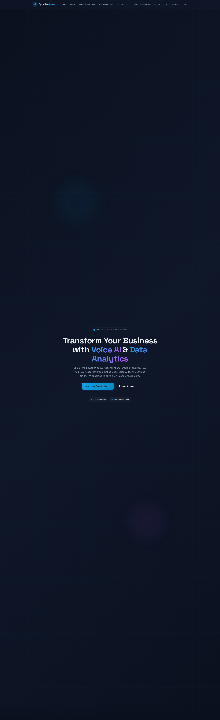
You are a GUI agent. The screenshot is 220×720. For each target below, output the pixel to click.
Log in (185, 4)
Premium (157, 4)
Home (64, 4)
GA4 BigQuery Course (142, 4)
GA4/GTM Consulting (86, 4)
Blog (128, 4)
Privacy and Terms (172, 4)
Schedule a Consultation (96, 386)
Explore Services (126, 386)
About (72, 4)
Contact (120, 4)
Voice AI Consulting (105, 4)
